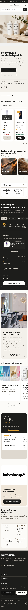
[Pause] (12, 95)
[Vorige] (2, 178)
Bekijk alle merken (20, 185)
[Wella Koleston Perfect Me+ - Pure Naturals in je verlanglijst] (23, 112)
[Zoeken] (25, 9)
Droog (4, 218)
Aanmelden (21, 592)
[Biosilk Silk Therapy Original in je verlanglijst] (9, 112)
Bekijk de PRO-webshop (12, 501)
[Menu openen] (2, 5)
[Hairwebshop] (14, 5)
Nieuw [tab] (10, 105)
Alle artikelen (14, 405)
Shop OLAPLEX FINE (8, 70)
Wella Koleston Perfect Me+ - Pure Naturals (20, 124)
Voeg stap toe (14, 251)
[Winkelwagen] (25, 5)
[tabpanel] (14, 126)
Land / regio (4, 603)
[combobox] (14, 9)
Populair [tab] (4, 105)
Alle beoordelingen (13, 429)
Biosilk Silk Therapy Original (5, 124)
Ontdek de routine (8, 75)
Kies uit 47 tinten (20, 138)
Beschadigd (12, 218)
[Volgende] (25, 178)
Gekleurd (20, 218)
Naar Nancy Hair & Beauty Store (14, 354)
